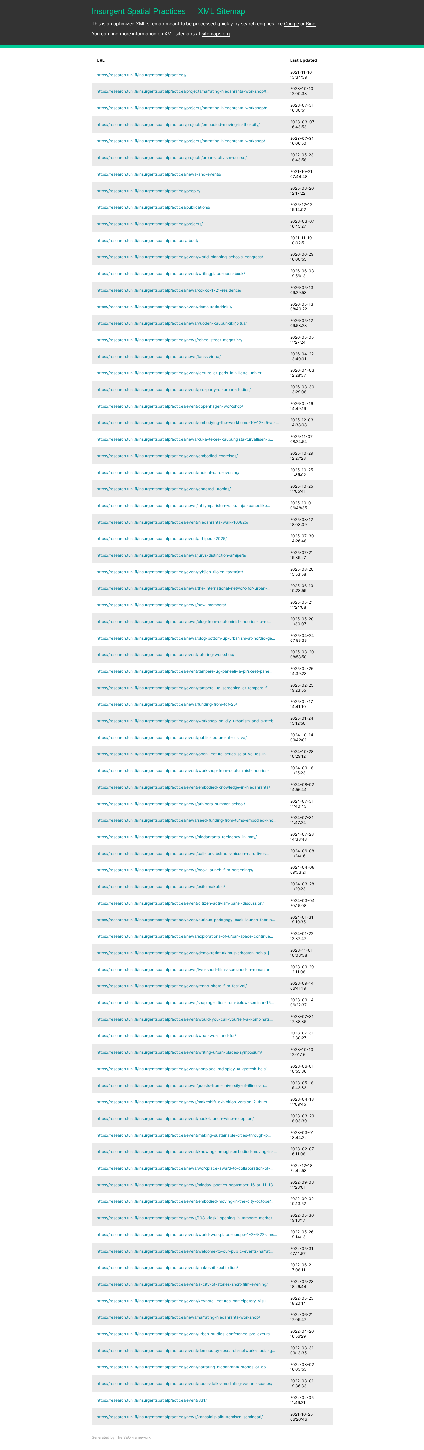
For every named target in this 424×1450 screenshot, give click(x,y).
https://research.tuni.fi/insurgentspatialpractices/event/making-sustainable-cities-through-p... (184, 1135)
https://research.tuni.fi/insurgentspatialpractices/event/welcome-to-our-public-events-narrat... (185, 1251)
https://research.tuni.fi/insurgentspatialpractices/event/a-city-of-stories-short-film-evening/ (182, 1284)
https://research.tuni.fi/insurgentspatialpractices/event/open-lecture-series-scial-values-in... (183, 754)
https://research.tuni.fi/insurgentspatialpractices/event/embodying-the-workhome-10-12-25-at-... (188, 422)
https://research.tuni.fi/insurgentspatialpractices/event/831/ (152, 1400)
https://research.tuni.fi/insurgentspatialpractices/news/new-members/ (161, 604)
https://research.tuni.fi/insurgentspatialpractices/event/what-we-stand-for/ (166, 1035)
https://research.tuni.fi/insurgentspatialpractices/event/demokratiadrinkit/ (164, 306)
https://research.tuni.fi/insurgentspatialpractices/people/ (148, 190)
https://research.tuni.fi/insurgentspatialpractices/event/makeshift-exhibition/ (167, 1267)
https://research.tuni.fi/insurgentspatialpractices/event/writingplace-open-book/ (171, 273)
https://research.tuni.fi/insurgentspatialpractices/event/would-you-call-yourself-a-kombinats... (185, 1019)
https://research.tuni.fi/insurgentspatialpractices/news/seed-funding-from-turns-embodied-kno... (186, 820)
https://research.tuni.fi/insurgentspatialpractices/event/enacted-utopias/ (164, 488)
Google (291, 23)
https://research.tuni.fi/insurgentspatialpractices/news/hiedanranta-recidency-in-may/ (177, 836)
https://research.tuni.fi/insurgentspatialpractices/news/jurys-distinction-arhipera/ (171, 555)
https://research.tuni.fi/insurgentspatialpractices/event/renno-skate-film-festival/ (172, 985)
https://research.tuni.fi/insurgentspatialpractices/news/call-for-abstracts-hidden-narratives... (183, 853)
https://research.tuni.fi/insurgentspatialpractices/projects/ (150, 223)
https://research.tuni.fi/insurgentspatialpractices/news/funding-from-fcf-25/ (167, 704)
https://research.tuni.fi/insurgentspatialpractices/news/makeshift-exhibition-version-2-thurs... (183, 1101)
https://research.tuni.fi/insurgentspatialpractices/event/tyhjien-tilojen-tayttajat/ (170, 571)
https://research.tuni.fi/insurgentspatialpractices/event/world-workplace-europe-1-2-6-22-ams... (187, 1234)
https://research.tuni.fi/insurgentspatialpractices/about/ (147, 240)
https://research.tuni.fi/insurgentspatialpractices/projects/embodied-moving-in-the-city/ (178, 124)
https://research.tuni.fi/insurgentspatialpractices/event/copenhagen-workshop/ (170, 406)
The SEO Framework (133, 1437)
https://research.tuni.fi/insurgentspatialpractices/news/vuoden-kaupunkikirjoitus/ (172, 323)
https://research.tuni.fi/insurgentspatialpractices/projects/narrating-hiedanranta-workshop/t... (183, 91)
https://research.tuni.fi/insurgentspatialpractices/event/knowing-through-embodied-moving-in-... (187, 1151)
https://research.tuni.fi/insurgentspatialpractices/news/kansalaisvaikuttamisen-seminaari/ (180, 1416)
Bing (311, 23)
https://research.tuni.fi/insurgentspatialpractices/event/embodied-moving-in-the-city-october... (185, 1201)
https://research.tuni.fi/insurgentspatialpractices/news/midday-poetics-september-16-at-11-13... (186, 1184)
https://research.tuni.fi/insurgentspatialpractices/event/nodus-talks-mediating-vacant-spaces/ (184, 1383)
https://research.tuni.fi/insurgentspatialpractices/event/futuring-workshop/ (165, 654)
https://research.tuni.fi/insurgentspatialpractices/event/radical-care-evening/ (168, 472)
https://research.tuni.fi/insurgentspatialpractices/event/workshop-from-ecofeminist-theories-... (184, 770)
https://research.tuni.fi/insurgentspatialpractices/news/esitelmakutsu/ (161, 886)
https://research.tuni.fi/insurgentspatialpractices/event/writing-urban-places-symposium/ (179, 1052)
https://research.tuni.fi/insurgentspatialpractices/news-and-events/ (159, 174)
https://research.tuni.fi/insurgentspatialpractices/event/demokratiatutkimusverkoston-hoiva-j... (184, 952)
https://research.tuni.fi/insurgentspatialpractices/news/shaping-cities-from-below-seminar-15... (185, 1002)
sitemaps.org (216, 33)
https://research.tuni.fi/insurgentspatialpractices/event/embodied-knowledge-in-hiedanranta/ (183, 787)
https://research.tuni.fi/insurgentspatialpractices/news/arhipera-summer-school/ (171, 803)
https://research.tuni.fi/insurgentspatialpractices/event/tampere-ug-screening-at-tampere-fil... (184, 687)
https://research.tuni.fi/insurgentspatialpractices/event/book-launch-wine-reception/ (175, 1118)
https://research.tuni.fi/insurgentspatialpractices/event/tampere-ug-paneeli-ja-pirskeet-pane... (184, 671)
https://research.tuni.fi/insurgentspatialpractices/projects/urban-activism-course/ (172, 157)
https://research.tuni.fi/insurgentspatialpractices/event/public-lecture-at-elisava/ (172, 737)
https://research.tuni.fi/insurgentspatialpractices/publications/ (153, 207)
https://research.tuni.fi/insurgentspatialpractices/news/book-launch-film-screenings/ (175, 869)
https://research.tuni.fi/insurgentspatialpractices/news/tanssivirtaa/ (159, 356)
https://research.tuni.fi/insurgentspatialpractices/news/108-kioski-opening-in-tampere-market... (186, 1217)
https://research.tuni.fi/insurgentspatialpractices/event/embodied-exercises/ (167, 455)
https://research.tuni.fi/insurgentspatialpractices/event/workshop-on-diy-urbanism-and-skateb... (186, 720)
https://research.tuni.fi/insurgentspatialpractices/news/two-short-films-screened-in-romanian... (185, 969)
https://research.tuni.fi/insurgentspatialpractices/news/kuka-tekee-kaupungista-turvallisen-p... (185, 439)
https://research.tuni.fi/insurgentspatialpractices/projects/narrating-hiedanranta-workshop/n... (183, 107)
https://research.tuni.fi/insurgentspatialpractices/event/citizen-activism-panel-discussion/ (180, 903)
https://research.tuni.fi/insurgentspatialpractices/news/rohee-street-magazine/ (169, 339)
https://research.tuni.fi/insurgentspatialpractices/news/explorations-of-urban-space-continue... (185, 936)
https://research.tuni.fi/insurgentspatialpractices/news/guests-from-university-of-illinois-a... (182, 1085)
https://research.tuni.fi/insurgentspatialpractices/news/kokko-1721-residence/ (169, 290)
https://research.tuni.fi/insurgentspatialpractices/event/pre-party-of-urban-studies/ (174, 389)
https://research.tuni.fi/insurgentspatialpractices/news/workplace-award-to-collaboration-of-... (185, 1168)
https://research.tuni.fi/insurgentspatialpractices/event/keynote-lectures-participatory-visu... (183, 1300)
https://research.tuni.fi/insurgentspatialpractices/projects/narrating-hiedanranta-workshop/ (181, 141)
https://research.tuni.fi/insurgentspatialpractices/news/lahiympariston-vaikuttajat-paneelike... (183, 505)
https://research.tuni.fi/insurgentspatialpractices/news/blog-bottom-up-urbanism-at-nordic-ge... (186, 638)
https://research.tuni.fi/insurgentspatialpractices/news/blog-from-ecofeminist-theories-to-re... (184, 621)
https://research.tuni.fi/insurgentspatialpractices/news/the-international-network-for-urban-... (183, 588)
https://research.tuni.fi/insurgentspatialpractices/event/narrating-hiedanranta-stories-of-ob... (183, 1367)
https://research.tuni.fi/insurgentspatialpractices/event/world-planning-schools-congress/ (180, 256)
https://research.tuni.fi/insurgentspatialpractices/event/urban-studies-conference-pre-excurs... (185, 1333)
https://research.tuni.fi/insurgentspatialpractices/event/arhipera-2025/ (162, 538)
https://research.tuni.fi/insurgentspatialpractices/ (141, 74)
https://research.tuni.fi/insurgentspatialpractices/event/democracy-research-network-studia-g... (186, 1350)
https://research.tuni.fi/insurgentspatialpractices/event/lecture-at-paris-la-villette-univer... (180, 372)
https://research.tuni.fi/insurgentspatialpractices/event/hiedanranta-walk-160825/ (172, 522)
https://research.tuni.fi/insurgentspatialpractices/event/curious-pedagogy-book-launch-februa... (186, 919)
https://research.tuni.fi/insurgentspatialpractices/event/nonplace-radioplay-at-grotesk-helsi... (183, 1068)
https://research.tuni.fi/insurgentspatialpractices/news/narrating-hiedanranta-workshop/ (178, 1317)
